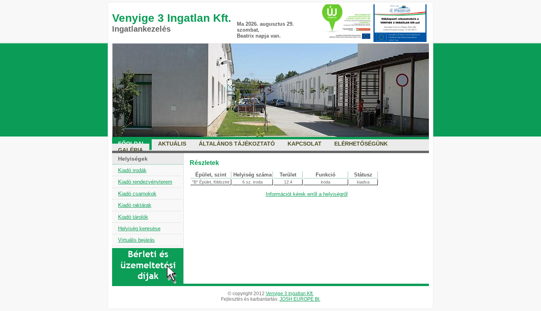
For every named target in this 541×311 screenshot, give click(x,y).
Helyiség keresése (139, 228)
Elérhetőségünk (361, 143)
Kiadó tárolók (133, 217)
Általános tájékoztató (237, 143)
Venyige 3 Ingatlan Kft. (290, 293)
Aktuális (172, 143)
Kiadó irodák (132, 170)
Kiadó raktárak (134, 205)
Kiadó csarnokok (137, 194)
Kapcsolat (305, 143)
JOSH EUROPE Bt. (300, 299)
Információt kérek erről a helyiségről (307, 194)
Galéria (130, 150)
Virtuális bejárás (136, 240)
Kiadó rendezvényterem (145, 182)
